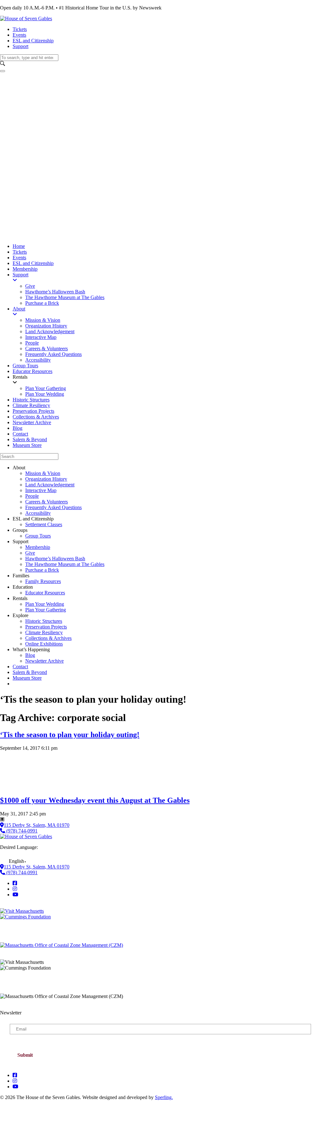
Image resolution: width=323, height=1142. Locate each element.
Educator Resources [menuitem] (32, 371)
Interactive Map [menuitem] (40, 337)
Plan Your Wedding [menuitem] (44, 394)
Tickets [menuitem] (20, 252)
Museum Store (27, 678)
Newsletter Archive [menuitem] (32, 422)
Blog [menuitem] (17, 428)
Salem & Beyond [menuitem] (30, 439)
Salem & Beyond (30, 672)
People (32, 496)
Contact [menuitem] (20, 433)
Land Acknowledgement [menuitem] (49, 331)
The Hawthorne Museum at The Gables (64, 564)
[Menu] (2, 71)
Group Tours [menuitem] (25, 365)
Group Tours (38, 535)
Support (20, 46)
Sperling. (164, 1097)
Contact (20, 666)
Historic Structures (43, 621)
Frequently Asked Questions (53, 507)
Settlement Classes (43, 524)
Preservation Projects (46, 626)
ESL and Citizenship (33, 40)
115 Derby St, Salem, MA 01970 (36, 825)
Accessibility (38, 513)
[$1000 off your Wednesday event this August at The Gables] (19, 787)
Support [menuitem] (20, 274)
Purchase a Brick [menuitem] (42, 303)
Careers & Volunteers (46, 501)
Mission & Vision (42, 473)
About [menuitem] (19, 308)
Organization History (46, 479)
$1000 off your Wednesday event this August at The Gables (95, 800)
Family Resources (43, 581)
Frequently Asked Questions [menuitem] (53, 354)
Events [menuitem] (19, 257)
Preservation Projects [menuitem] (33, 411)
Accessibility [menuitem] (38, 360)
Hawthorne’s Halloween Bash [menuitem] (55, 291)
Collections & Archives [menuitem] (36, 416)
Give (30, 553)
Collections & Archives (48, 638)
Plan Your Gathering (45, 609)
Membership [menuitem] (25, 269)
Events (19, 35)
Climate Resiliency (44, 632)
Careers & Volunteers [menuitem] (46, 348)
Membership (37, 547)
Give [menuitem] (30, 286)
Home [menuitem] (19, 246)
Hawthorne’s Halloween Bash (55, 558)
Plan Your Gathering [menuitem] (45, 388)
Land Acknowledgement (49, 484)
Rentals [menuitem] (20, 377)
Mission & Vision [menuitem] (42, 320)
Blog (30, 655)
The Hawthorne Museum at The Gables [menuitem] (64, 297)
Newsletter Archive (44, 661)
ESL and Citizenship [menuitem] (33, 263)
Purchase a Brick (42, 570)
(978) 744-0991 (21, 830)
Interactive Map (40, 490)
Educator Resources (45, 592)
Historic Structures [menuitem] (31, 399)
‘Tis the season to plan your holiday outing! (69, 734)
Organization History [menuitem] (46, 325)
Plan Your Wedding (44, 604)
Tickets (20, 29)
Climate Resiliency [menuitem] (31, 405)
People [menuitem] (32, 343)
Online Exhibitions (44, 643)
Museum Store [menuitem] (27, 445)
